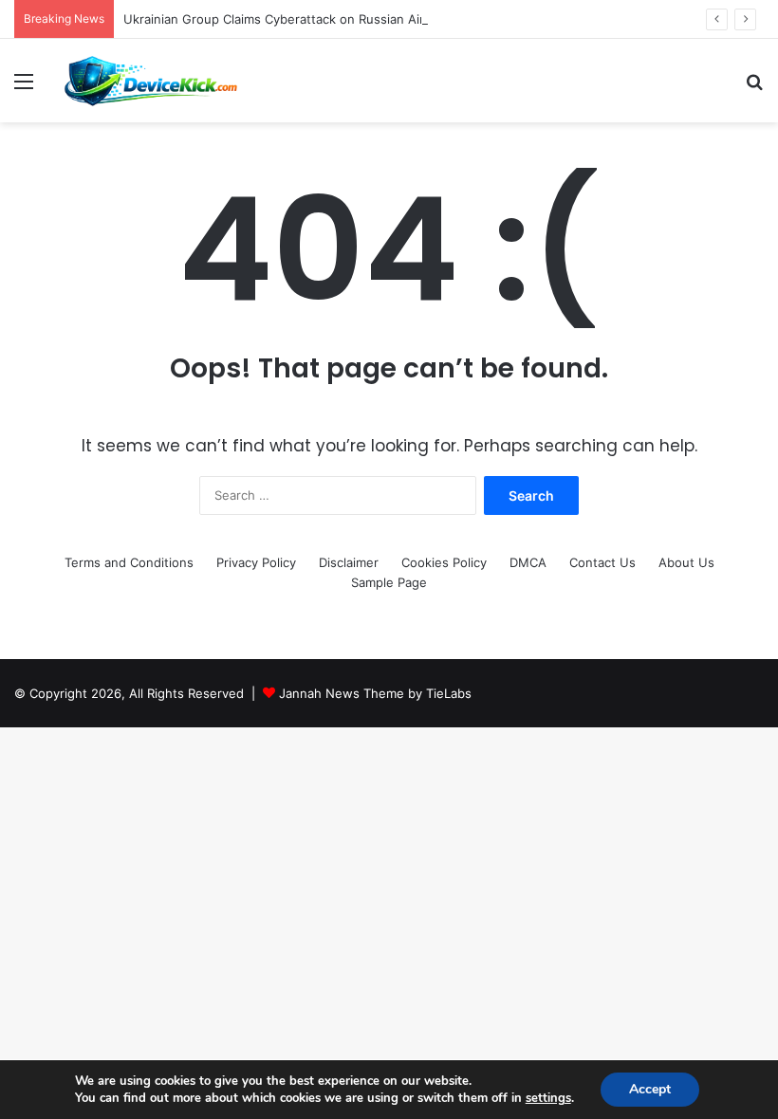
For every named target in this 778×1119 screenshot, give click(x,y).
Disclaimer (349, 562)
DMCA (527, 562)
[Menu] (23, 87)
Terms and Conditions (129, 562)
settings (548, 1098)
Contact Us (602, 562)
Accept (650, 1089)
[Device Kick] (152, 80)
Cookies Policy (444, 562)
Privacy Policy (256, 562)
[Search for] (754, 87)
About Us (686, 562)
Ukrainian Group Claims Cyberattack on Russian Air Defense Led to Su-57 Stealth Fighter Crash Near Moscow (449, 19)
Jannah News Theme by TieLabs (375, 693)
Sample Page (389, 582)
